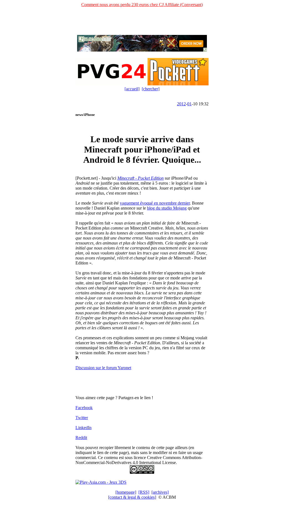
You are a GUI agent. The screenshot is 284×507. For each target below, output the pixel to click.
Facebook (84, 407)
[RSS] (143, 492)
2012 (181, 103)
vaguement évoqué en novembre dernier (155, 203)
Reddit (81, 437)
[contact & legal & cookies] (132, 497)
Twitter (81, 417)
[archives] (160, 492)
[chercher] (150, 88)
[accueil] (132, 88)
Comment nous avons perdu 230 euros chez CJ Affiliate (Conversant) (142, 4)
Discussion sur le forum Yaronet (103, 367)
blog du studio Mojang (167, 208)
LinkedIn (83, 427)
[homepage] (125, 492)
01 (189, 103)
